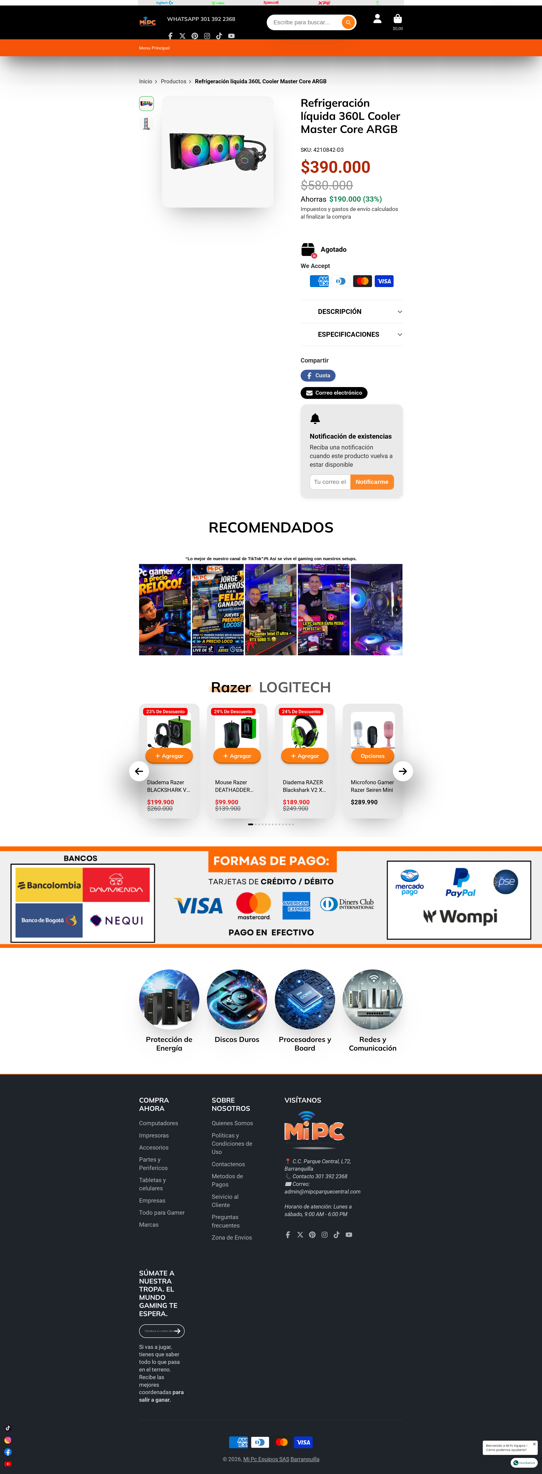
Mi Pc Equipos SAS (266, 1459)
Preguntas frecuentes (226, 1221)
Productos (173, 81)
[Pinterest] (194, 36)
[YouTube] (231, 36)
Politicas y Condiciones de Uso (232, 1144)
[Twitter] (182, 36)
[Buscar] (348, 22)
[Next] (396, 609)
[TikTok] (219, 36)
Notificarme (372, 482)
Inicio (145, 81)
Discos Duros (237, 1006)
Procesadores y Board (305, 1010)
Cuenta (377, 22)
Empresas (152, 1200)
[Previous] (145, 609)
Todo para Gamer (162, 1212)
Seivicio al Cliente (225, 1200)
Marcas (149, 1224)
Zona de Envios (232, 1237)
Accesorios (154, 1147)
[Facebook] (170, 36)
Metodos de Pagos (227, 1180)
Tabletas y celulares (152, 1184)
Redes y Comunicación (373, 1010)
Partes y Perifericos (153, 1163)
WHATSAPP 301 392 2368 (201, 18)
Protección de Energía (169, 1010)
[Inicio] (147, 22)
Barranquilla (304, 1459)
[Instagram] (207, 36)
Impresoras (154, 1135)
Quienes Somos (232, 1123)
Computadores (158, 1123)
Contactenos (228, 1164)
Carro (398, 22)
